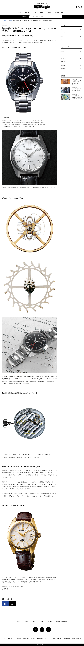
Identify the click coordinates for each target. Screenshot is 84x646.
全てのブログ (63, 51)
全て (62, 29)
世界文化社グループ (76, 638)
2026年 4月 (63, 68)
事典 (34, 12)
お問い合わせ (67, 638)
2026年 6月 (63, 61)
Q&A (41, 12)
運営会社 (19, 638)
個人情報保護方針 (41, 638)
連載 (62, 39)
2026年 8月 (63, 55)
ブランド (49, 12)
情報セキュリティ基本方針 (29, 638)
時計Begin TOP (5, 20)
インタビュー (63, 33)
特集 (19, 12)
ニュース (27, 12)
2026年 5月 (63, 65)
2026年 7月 (63, 58)
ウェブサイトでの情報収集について (54, 638)
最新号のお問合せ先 (60, 12)
